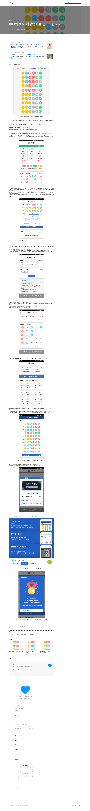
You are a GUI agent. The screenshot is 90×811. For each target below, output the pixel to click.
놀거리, (26, 727)
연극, (19, 727)
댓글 (10, 658)
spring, (27, 728)
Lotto (17, 713)
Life (17, 715)
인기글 (20, 736)
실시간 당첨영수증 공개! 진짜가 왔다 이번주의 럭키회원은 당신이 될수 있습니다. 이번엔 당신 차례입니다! (27, 57)
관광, (18, 728)
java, (30, 728)
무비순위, (20, 724)
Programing (19, 708)
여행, (16, 728)
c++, (31, 727)
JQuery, (22, 727)
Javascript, (29, 724)
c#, (24, 728)
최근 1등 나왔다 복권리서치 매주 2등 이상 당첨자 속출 (25, 44)
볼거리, (16, 727)
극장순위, (21, 728)
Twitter (22, 749)
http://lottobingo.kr (15, 42)
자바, (29, 727)
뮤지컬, (16, 724)
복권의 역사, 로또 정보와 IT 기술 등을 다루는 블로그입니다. (24, 666)
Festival (18, 710)
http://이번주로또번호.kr (16, 52)
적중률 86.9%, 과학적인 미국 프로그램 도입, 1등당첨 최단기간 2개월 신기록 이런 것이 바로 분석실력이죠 (27, 47)
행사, (33, 728)
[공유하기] (14, 627)
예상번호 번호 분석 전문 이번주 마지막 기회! (23, 54)
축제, (34, 724)
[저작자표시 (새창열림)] (24, 626)
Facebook (17, 749)
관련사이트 (74, 805)
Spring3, (16, 730)
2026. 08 (25, 765)
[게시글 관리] (16, 627)
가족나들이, (24, 724)
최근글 (16, 736)
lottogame (12, 3)
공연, (34, 727)
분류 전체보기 (19, 706)
